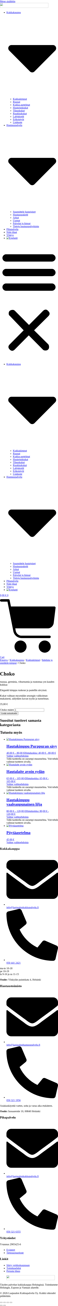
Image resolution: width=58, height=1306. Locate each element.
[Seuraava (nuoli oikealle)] (4, 1305)
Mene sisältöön (7, 1)
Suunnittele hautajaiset (24, 211)
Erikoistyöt (18, 119)
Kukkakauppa (17, 660)
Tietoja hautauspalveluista (26, 226)
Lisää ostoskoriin (9, 713)
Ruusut (16, 101)
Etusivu (4, 660)
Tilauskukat (19, 110)
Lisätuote (17, 122)
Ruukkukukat (20, 113)
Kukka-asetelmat (21, 104)
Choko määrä (7, 709)
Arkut (16, 217)
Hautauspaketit (20, 214)
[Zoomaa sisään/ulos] (1, 1302)
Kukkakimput (20, 99)
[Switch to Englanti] (12, 238)
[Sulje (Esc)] (11, 1302)
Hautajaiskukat (20, 107)
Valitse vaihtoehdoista (17, 755)
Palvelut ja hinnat (21, 223)
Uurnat (16, 220)
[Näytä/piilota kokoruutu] (4, 1302)
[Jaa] (7, 1302)
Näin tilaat (11, 232)
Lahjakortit (18, 116)
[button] (29, 301)
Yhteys (10, 235)
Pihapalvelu (12, 229)
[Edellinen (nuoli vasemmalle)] (1, 1305)
